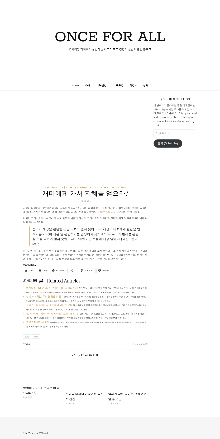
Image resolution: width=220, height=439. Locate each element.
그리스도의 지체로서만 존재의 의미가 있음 (49, 304)
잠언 (27, 336)
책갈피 (133, 85)
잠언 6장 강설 (108, 211)
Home (76, 85)
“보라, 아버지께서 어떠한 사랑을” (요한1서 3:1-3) (52, 313)
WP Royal (43, 433)
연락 (145, 85)
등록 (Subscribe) (168, 143)
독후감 (120, 85)
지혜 (36, 336)
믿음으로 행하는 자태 (37, 322)
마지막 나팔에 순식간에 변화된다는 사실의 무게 (52, 287)
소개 (88, 85)
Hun (28, 343)
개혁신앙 (101, 85)
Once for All (110, 37)
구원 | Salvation (115, 187)
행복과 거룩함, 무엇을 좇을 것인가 (44, 296)
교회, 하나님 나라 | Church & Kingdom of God (73, 187)
